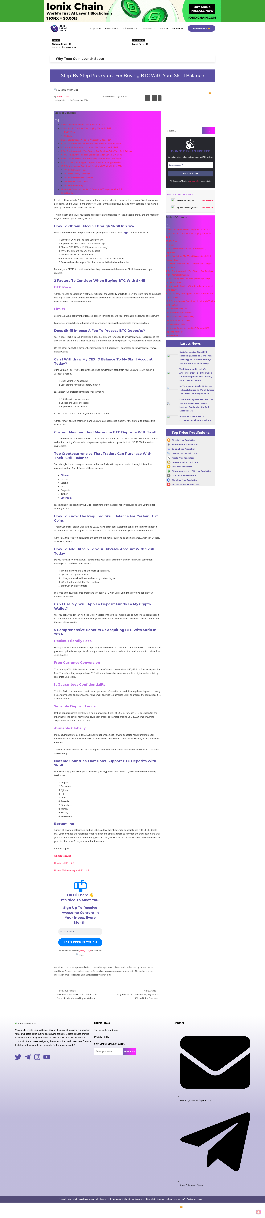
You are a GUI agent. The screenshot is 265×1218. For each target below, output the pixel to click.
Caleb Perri (138, 44)
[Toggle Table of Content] (56, 120)
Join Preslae (207, 207)
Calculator (147, 28)
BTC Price (71, 132)
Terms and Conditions (106, 1030)
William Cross (59, 44)
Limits (69, 136)
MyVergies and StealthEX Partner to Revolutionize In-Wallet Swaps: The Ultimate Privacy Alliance (196, 390)
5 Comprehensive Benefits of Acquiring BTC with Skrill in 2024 (93, 166)
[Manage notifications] (258, 1212)
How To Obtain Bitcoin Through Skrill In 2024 (84, 124)
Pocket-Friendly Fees (77, 170)
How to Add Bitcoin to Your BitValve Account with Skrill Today (92, 158)
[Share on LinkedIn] (159, 98)
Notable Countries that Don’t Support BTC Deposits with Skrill (93, 189)
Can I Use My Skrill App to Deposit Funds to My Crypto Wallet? (92, 162)
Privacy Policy (101, 1036)
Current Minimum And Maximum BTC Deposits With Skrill (90, 147)
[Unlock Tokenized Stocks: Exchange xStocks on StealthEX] (172, 418)
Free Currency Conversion (79, 173)
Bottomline (69, 193)
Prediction (110, 28)
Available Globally (75, 185)
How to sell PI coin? (64, 863)
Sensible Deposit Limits (78, 181)
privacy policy (85, 950)
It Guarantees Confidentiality (80, 177)
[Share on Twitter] (147, 98)
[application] (99, 28)
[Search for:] (190, 130)
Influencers (129, 28)
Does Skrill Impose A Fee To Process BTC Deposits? (87, 140)
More (162, 28)
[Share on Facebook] (154, 98)
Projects (93, 28)
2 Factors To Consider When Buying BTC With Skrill (87, 128)
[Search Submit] (208, 130)
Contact (176, 28)
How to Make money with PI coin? (71, 870)
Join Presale (207, 200)
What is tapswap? (63, 855)
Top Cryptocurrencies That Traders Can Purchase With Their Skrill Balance (97, 151)
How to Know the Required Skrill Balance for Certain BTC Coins (92, 154)
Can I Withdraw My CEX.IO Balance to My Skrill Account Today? (92, 143)
